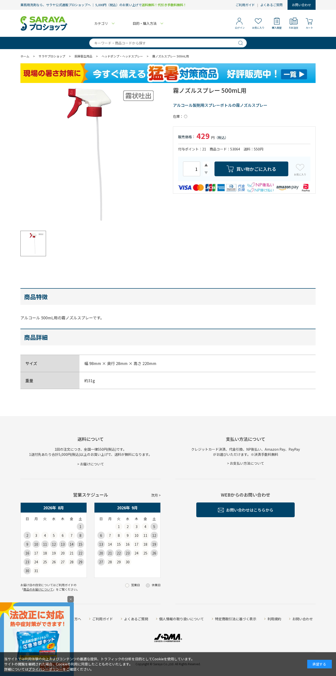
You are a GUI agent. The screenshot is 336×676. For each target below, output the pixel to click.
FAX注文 (293, 27)
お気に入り (258, 27)
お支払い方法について (247, 463)
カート (309, 27)
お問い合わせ (301, 4)
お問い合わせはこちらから (249, 510)
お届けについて (92, 463)
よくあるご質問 (271, 4)
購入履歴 (277, 27)
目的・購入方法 (145, 23)
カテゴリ (101, 23)
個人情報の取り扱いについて (181, 618)
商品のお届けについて (38, 589)
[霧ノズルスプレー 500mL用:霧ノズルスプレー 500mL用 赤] (89, 154)
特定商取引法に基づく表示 (235, 618)
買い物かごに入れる (256, 169)
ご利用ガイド (245, 4)
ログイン (240, 27)
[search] (242, 43)
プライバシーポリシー (45, 669)
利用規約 (274, 618)
